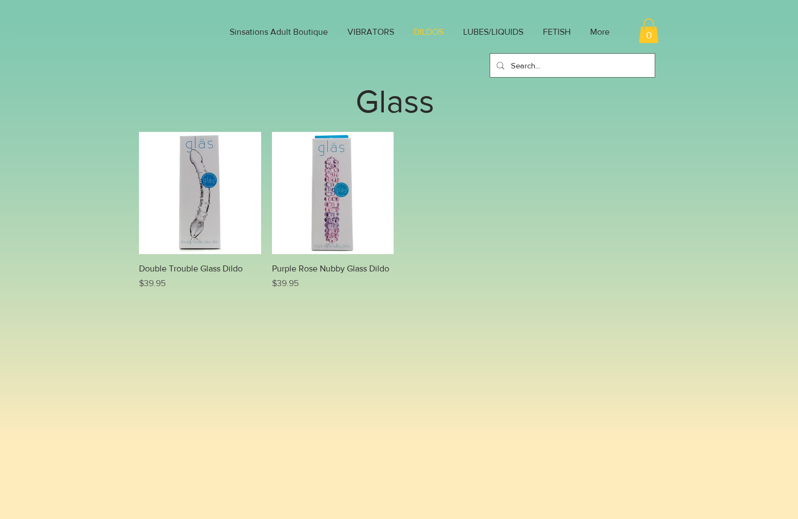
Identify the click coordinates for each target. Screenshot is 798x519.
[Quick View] (200, 193)
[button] (648, 30)
